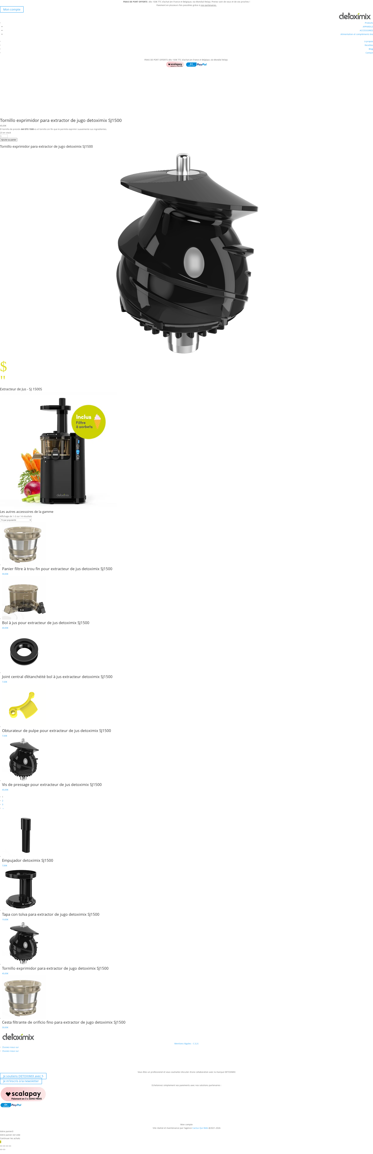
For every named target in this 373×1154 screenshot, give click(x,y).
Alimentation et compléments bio (357, 34)
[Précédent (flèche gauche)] (1, 1149)
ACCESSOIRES (366, 30)
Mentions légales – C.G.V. (186, 1043)
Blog (371, 49)
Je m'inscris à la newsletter (21, 1081)
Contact (369, 52)
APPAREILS (368, 26)
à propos (368, 41)
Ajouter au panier (8, 139)
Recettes (369, 45)
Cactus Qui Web (200, 1128)
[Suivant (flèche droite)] (4, 1149)
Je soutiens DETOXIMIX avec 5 (23, 1076)
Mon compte (11, 9)
